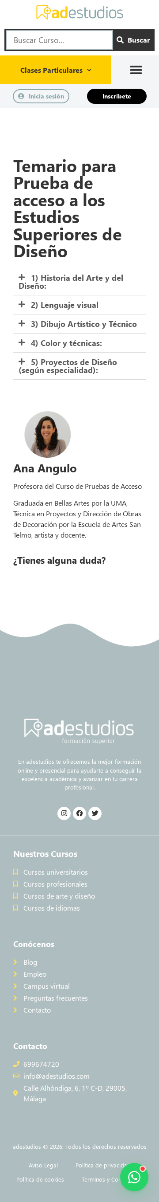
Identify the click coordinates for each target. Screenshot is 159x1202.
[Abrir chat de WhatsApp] (134, 1177)
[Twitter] (95, 813)
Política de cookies (40, 1179)
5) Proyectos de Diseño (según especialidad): (68, 366)
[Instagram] (64, 813)
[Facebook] (79, 813)
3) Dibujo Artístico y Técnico (84, 323)
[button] (136, 70)
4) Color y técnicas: (66, 343)
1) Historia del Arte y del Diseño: (71, 281)
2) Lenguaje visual (64, 304)
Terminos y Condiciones (112, 1179)
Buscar (139, 39)
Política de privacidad (103, 1165)
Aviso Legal (43, 1165)
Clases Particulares (51, 70)
